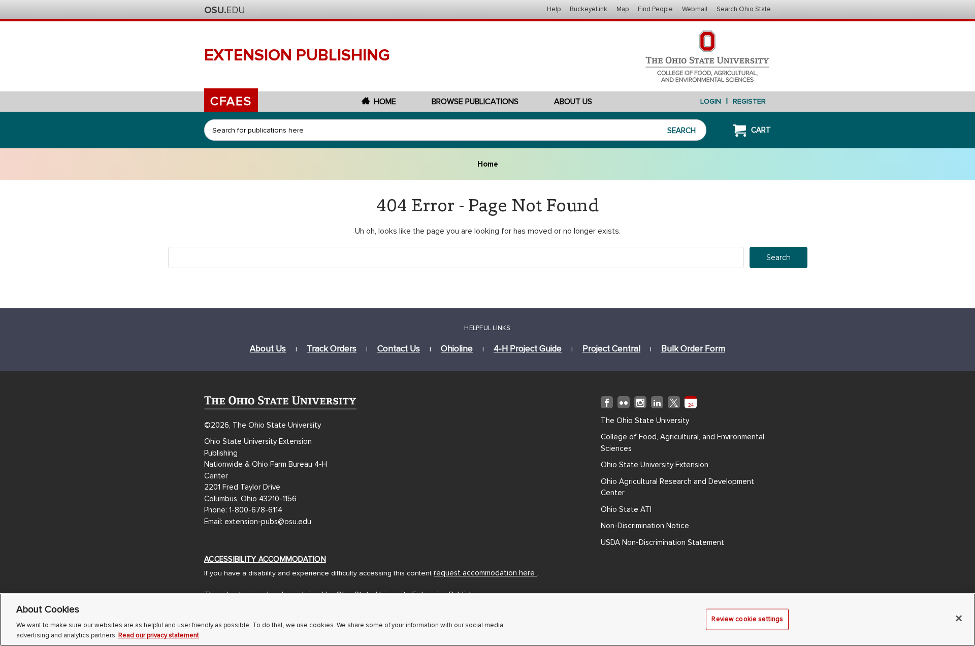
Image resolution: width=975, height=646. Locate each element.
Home (385, 101)
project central (611, 348)
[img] (607, 404)
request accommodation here (485, 572)
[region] (487, 619)
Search (681, 130)
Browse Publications (475, 101)
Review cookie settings (747, 619)
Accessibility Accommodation (265, 559)
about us (268, 348)
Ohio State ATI (626, 509)
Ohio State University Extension (654, 464)
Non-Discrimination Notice (645, 525)
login (710, 101)
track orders (331, 348)
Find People (655, 9)
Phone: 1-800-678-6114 (243, 509)
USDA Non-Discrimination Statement (662, 542)
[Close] (959, 618)
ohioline (457, 348)
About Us (573, 101)
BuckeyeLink (588, 9)
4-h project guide (528, 348)
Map (622, 9)
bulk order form (693, 348)
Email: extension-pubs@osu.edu (257, 521)
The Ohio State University (224, 10)
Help (554, 9)
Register (749, 101)
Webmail (694, 9)
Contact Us (398, 348)
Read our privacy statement (158, 635)
